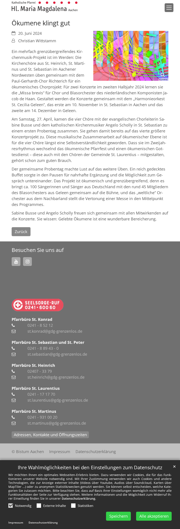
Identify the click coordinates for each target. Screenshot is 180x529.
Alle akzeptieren (154, 516)
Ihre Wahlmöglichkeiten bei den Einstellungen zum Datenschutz (90, 467)
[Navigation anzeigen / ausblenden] (169, 7)
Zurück (21, 231)
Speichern (118, 516)
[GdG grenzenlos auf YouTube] (16, 261)
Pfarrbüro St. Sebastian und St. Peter (48, 342)
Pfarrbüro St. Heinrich (33, 365)
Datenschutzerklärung (78, 498)
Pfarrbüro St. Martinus (34, 411)
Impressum (15, 522)
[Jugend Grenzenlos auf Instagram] (27, 261)
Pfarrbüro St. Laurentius (36, 388)
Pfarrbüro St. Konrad (32, 319)
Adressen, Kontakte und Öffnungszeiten (50, 434)
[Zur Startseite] (44, 6)
